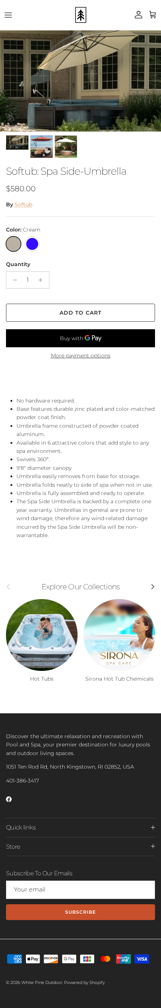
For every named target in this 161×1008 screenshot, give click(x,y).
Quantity (18, 264)
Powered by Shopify (84, 982)
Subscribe (80, 912)
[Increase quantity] (42, 280)
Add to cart (80, 312)
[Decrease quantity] (12, 280)
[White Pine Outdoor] (80, 15)
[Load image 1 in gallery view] (80, 81)
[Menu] (8, 15)
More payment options (80, 356)
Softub (23, 204)
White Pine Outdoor (41, 982)
